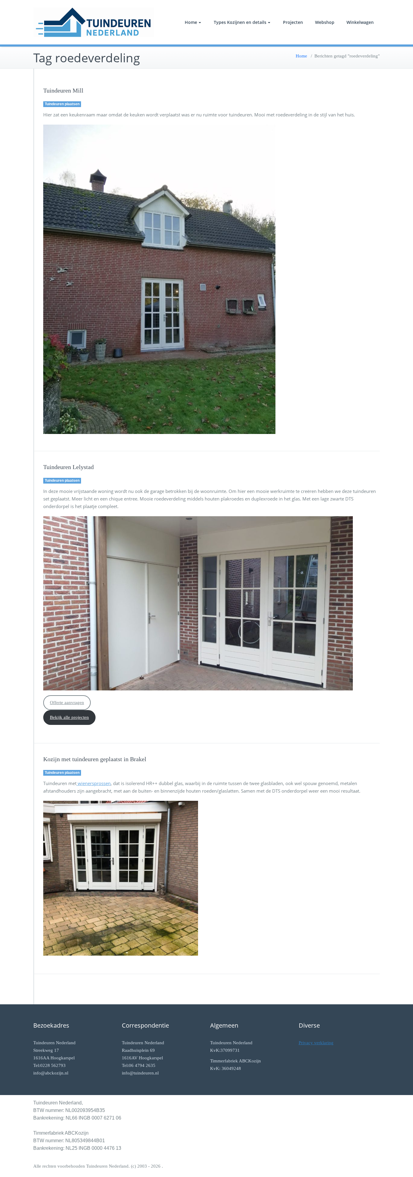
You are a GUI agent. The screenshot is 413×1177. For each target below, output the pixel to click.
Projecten (293, 22)
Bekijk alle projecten (69, 717)
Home (191, 22)
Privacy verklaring (316, 1042)
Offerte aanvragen (67, 702)
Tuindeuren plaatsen (62, 104)
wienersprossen (93, 783)
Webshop (324, 22)
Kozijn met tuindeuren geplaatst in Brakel (94, 759)
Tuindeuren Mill (63, 90)
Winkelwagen (360, 22)
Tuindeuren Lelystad (68, 467)
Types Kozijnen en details (240, 22)
